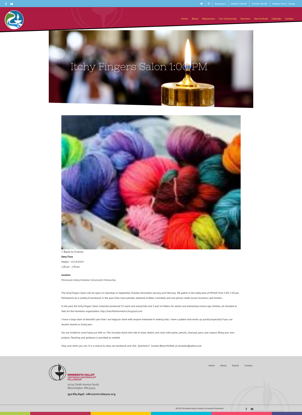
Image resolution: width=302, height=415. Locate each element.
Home (212, 365)
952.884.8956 (76, 394)
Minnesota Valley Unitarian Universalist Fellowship (88, 279)
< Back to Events (72, 252)
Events (235, 365)
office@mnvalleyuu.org (100, 394)
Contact (248, 365)
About (223, 365)
